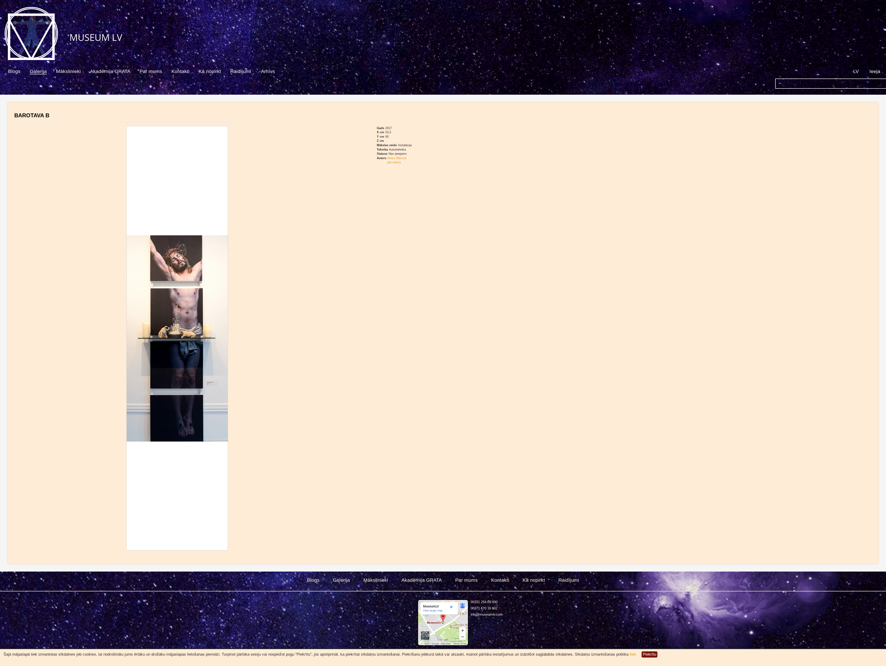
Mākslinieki (68, 71)
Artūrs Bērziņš (397, 158)
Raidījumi (240, 71)
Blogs (14, 71)
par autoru (394, 162)
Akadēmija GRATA (110, 71)
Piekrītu (649, 654)
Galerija (38, 71)
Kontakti (180, 71)
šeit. (633, 654)
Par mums (151, 71)
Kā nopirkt (210, 71)
